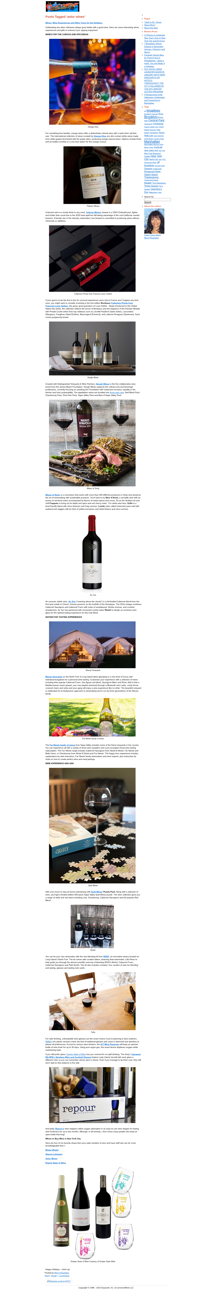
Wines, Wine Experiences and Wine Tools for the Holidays (73, 23)
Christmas (158, 123)
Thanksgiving (151, 177)
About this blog (151, 28)
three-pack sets (117, 392)
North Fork (153, 159)
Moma (146, 147)
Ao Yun (71, 601)
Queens (148, 168)
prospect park (160, 166)
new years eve (151, 150)
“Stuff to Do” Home (152, 22)
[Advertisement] (117, 6)
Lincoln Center (159, 139)
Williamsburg (153, 192)
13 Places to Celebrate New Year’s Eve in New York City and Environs (154, 38)
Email (53, 1276)
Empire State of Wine (76, 1054)
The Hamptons (159, 183)
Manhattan (152, 141)
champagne (148, 124)
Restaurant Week (152, 171)
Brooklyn (150, 117)
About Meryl (149, 25)
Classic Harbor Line (151, 127)
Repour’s (59, 1129)
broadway (153, 110)
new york (162, 150)
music (151, 147)
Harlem (162, 133)
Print (47, 1276)
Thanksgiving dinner (151, 180)
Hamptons (154, 133)
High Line (148, 135)
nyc (160, 159)
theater (148, 183)
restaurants (157, 169)
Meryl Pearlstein (61, 1273)
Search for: (149, 197)
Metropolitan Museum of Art (153, 144)
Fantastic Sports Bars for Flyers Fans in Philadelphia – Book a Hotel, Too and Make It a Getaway (154, 60)
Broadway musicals (151, 114)
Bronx (160, 114)
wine (160, 192)
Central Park (156, 120)
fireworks (153, 130)
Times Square (151, 186)
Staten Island (151, 174)
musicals (158, 147)
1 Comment (64, 1276)
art (145, 111)
